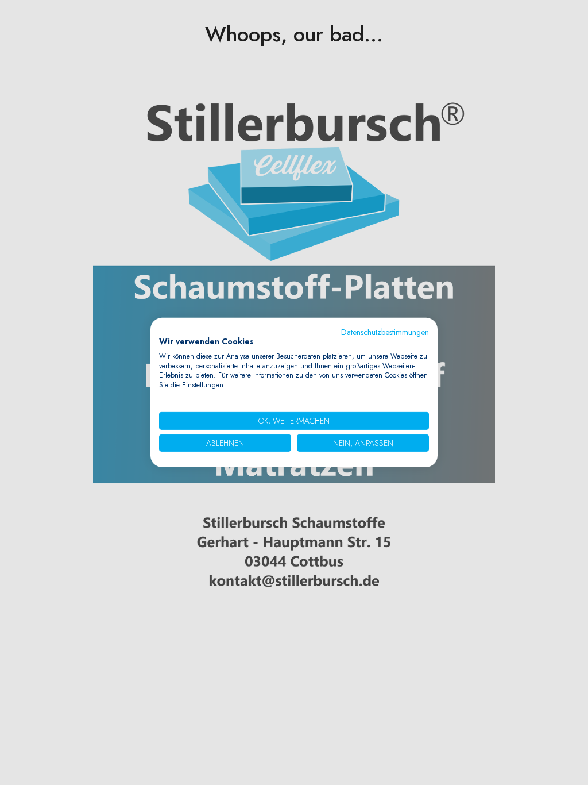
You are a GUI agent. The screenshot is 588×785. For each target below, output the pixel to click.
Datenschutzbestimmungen (385, 332)
